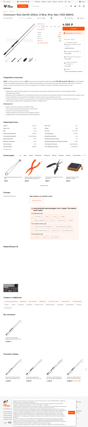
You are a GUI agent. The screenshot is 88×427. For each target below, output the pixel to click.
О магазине (37, 1)
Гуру (69, 1)
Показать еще (44, 185)
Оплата (49, 1)
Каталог (23, 6)
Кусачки (68, 155)
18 (42, 26)
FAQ (66, 1)
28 (54, 26)
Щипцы (54, 155)
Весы (25, 155)
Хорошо (71, 412)
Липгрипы (47, 155)
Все (20, 155)
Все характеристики (43, 42)
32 (58, 26)
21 (50, 26)
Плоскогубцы (77, 155)
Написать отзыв (36, 200)
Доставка (44, 1)
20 (47, 26)
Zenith (59, 34)
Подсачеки (38, 155)
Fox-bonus (60, 1)
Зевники (61, 155)
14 (39, 26)
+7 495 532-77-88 (23, 1)
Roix (60, 32)
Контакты (54, 1)
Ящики (31, 155)
